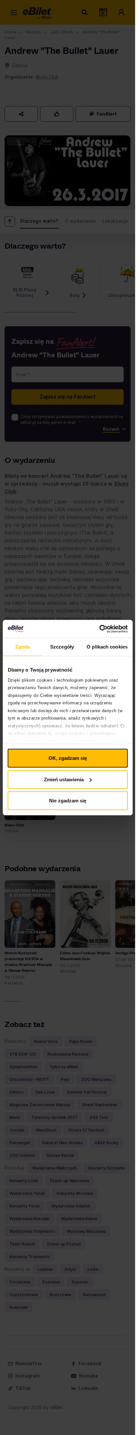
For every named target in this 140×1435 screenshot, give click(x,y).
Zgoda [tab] (22, 646)
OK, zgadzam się (68, 758)
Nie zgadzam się (67, 800)
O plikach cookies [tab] (107, 646)
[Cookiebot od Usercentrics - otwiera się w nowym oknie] (99, 629)
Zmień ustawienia (64, 779)
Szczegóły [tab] (62, 646)
